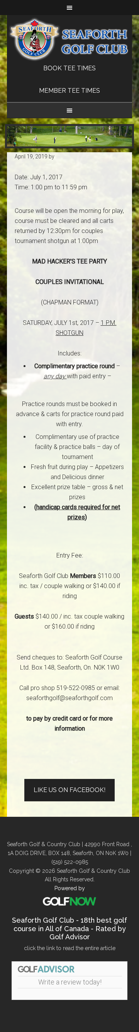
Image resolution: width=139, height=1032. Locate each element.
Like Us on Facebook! (69, 790)
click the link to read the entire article (69, 948)
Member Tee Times (69, 90)
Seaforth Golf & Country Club (69, 39)
